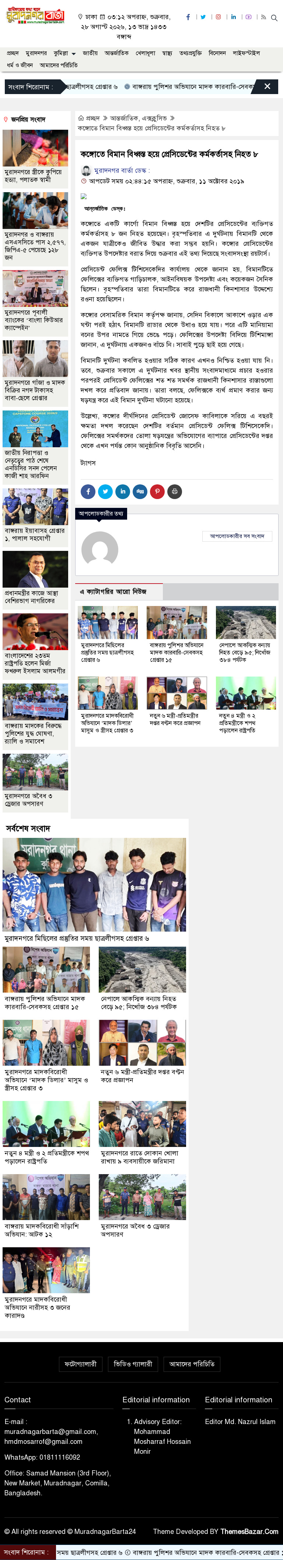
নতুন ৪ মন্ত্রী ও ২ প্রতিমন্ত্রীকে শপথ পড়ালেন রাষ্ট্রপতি (237, 723)
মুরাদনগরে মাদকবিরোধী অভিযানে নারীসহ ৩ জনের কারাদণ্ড (37, 1307)
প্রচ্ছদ (13, 53)
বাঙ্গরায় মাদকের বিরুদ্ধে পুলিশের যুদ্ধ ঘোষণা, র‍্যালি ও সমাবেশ (33, 733)
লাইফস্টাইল (246, 53)
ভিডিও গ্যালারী (133, 1364)
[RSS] (264, 17)
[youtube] (249, 17)
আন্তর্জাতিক (117, 53)
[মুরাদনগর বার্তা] (35, 15)
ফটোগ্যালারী (81, 1364)
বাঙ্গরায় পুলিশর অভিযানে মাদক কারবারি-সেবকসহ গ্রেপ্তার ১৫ (175, 87)
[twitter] (204, 17)
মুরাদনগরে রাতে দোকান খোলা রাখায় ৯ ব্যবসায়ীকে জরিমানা (139, 1157)
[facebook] (189, 17)
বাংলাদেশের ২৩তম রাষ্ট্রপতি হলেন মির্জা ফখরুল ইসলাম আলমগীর (35, 663)
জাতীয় (90, 53)
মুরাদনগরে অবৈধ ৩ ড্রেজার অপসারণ (28, 800)
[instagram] (219, 17)
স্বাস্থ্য (167, 53)
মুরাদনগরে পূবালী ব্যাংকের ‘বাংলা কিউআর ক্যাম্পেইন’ (34, 320)
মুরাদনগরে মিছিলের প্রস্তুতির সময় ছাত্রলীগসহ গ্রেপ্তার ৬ (107, 653)
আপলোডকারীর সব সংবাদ (237, 536)
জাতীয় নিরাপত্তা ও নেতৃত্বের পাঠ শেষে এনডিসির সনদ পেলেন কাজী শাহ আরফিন (31, 464)
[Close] (261, 88)
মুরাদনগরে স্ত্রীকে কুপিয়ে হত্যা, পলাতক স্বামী (33, 176)
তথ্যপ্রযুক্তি (190, 53)
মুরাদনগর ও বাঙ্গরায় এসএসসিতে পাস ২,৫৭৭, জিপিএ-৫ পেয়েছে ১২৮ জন (35, 246)
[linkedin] (234, 17)
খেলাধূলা (145, 53)
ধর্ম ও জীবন (20, 65)
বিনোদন (217, 53)
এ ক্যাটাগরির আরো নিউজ (113, 592)
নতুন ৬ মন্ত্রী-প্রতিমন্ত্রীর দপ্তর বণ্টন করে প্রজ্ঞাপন (175, 719)
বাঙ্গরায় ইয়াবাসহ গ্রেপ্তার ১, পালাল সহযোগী (35, 534)
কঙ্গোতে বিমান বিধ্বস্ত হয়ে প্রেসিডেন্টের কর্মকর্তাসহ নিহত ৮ (152, 128)
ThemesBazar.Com (249, 1532)
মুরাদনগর (36, 53)
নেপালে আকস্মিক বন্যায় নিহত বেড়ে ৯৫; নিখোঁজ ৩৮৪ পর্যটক (244, 653)
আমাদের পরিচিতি (59, 65)
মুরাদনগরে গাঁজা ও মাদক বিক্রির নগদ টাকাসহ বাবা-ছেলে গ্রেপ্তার (35, 390)
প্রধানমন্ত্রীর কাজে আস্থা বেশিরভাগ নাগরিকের (31, 597)
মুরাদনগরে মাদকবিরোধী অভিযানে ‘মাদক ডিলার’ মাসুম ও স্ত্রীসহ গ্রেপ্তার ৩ (107, 723)
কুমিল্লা (61, 53)
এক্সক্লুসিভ (154, 118)
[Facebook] (88, 491)
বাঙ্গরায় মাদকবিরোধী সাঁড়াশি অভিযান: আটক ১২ (41, 1230)
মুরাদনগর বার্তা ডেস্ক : (121, 170)
